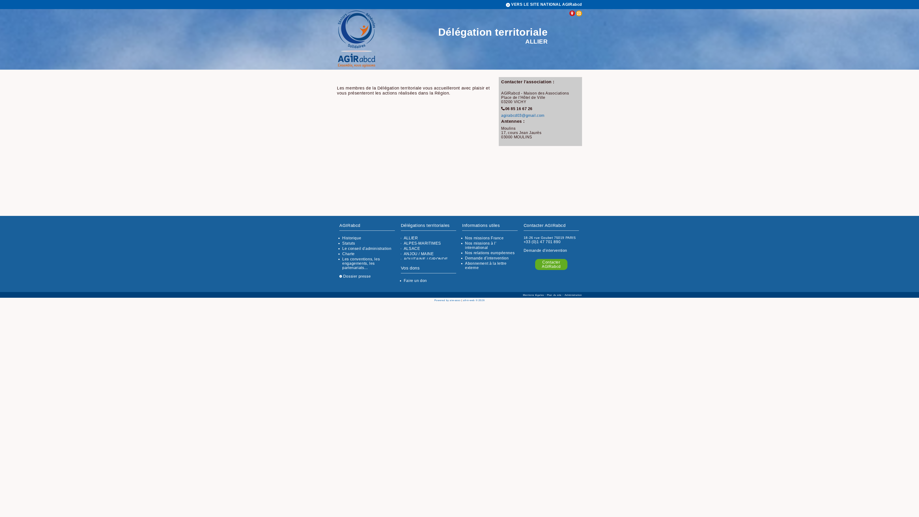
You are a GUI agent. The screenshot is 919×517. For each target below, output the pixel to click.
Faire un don (415, 281)
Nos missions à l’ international (480, 245)
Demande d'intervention (487, 258)
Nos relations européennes (490, 253)
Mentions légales (534, 295)
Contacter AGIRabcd (551, 264)
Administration (573, 295)
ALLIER (411, 238)
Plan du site (555, 295)
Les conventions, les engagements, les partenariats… (361, 263)
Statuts (348, 243)
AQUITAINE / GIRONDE (426, 259)
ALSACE (412, 249)
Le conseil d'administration (366, 249)
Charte (348, 254)
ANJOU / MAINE (419, 254)
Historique (351, 238)
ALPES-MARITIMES (422, 243)
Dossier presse (356, 276)
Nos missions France (484, 238)
